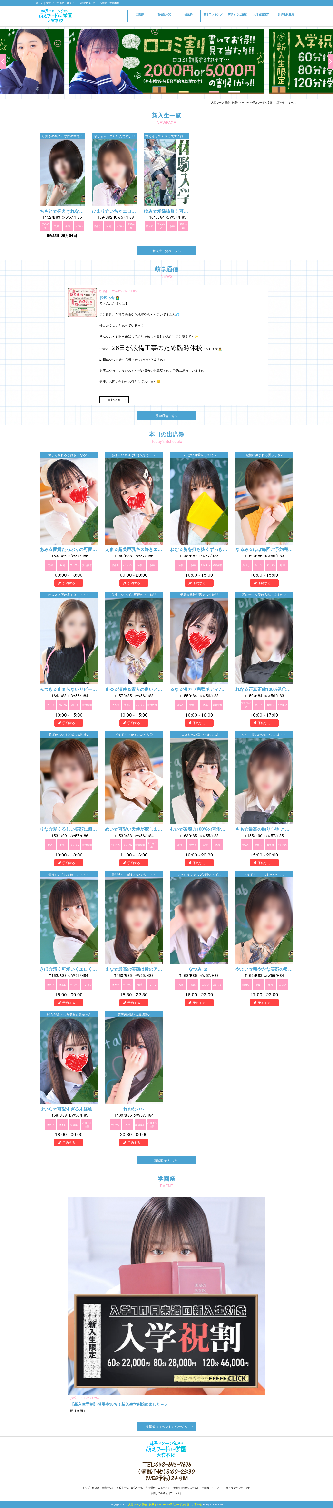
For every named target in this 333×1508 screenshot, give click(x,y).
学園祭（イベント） (213, 1487)
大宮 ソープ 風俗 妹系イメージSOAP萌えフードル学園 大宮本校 (247, 102)
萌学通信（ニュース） (158, 1487)
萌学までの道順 (237, 14)
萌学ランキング (213, 14)
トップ (86, 1487)
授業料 (189, 14)
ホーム (292, 102)
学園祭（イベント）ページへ (166, 1426)
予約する (68, 583)
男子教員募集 (286, 14)
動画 (248, 1487)
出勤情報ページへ (166, 1160)
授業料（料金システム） (186, 1487)
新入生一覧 (137, 1487)
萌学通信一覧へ (167, 415)
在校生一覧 (164, 14)
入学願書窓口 (262, 16)
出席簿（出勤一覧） (103, 1487)
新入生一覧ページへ (166, 250)
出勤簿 (140, 14)
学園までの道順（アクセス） (166, 1493)
